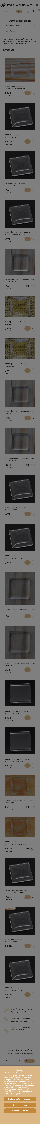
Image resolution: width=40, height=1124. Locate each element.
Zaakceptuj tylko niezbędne (20, 1099)
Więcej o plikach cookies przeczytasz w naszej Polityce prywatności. (18, 1093)
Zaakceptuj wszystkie (20, 1111)
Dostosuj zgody (20, 1105)
